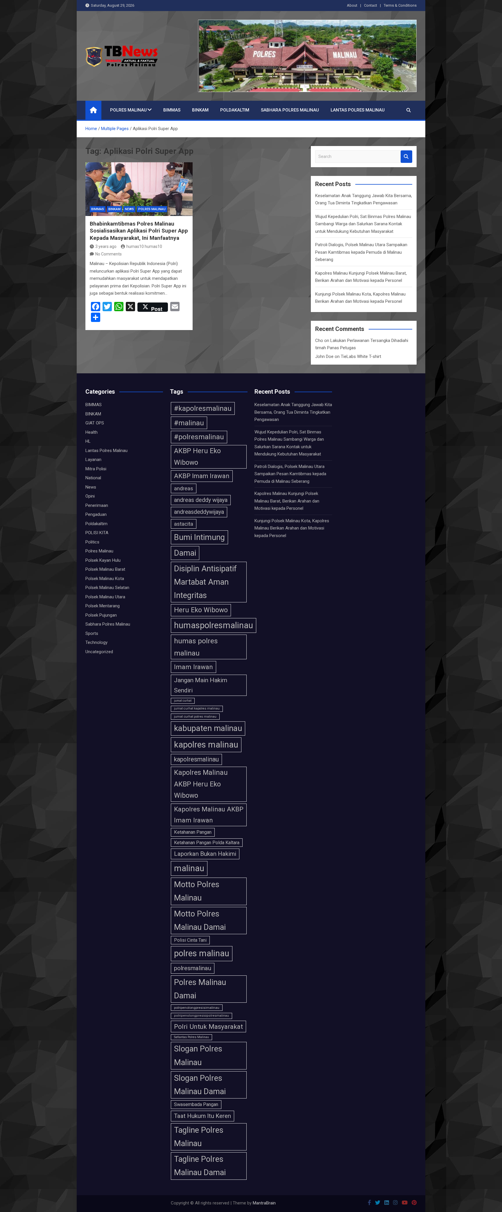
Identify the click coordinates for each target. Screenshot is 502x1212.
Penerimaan (96, 505)
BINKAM (200, 110)
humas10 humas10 (144, 246)
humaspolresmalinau (213, 625)
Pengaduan (96, 514)
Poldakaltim (234, 110)
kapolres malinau (206, 745)
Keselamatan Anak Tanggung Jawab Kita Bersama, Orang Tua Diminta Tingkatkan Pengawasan (293, 412)
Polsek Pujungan (101, 615)
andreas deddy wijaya (200, 500)
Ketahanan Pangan (192, 832)
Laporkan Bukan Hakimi (205, 853)
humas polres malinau (196, 647)
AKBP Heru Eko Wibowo (197, 456)
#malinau (189, 423)
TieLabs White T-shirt (361, 356)
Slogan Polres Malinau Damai (200, 1085)
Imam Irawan (193, 667)
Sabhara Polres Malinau (290, 110)
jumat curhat (182, 701)
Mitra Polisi (95, 468)
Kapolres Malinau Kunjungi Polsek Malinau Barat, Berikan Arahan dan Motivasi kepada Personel (286, 501)
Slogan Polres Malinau (198, 1055)
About (352, 5)
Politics (92, 542)
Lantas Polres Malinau (358, 110)
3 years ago (105, 246)
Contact (370, 5)
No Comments (108, 254)
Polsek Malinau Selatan (107, 587)
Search (406, 156)
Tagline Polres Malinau (198, 1136)
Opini (90, 496)
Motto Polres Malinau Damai (200, 920)
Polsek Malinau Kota (104, 578)
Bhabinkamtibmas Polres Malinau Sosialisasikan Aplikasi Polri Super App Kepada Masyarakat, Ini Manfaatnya (139, 230)
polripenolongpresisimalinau (196, 1008)
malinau (189, 868)
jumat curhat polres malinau (195, 716)
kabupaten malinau (208, 728)
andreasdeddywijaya (199, 512)
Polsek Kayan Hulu (103, 560)
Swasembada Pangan (196, 1104)
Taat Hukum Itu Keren (202, 1115)
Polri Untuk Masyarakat (208, 1026)
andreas (183, 488)
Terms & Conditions (400, 5)
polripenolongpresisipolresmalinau (201, 1015)
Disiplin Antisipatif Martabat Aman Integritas (205, 582)
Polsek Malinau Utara (105, 596)
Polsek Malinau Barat (105, 569)
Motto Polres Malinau (196, 891)
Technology (96, 642)
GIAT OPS (94, 423)
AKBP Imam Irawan (202, 476)
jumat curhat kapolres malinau (197, 708)
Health (91, 432)
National (93, 477)
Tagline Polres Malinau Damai (200, 1166)
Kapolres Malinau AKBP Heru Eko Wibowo (201, 783)
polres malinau (201, 953)
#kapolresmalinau (203, 408)
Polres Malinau (128, 110)
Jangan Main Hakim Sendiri (200, 685)
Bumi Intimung (199, 537)
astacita (183, 524)
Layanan (93, 459)
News (129, 209)
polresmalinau (192, 968)
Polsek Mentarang (102, 605)
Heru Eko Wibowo (201, 610)
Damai (185, 553)
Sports (91, 633)
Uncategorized (99, 651)
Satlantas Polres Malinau (191, 1037)
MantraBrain (264, 1203)
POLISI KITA (96, 532)
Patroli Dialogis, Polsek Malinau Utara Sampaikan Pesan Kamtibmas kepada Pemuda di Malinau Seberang (361, 252)
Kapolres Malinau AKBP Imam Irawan (208, 814)
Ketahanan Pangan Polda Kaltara (206, 842)
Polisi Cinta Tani (190, 940)
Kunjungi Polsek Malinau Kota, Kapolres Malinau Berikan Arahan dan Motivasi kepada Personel (291, 528)
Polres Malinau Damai (200, 989)
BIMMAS (171, 110)
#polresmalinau (199, 437)
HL (88, 441)
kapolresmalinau (196, 759)
